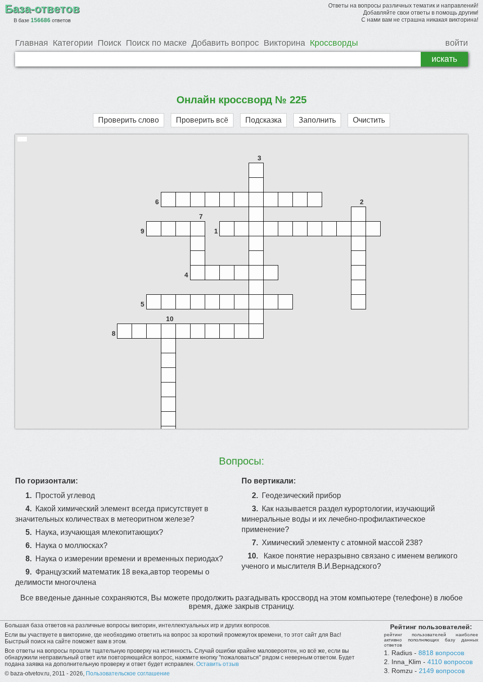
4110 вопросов (450, 661)
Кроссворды (334, 43)
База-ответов (42, 8)
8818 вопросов (441, 653)
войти (456, 43)
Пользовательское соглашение (128, 673)
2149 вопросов (442, 670)
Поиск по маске (156, 43)
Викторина (284, 43)
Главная (31, 43)
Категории (73, 43)
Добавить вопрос (225, 43)
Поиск (109, 43)
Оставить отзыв (217, 664)
